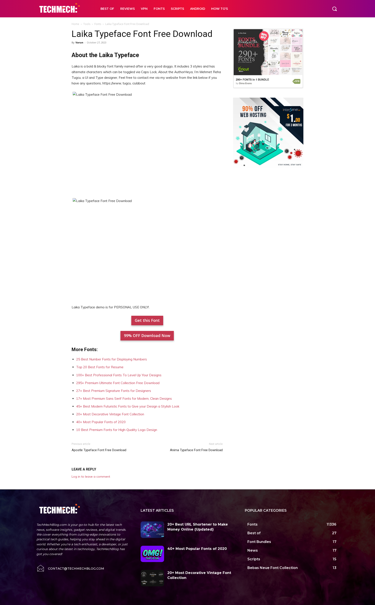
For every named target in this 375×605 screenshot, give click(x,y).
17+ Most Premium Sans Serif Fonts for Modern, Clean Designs (124, 398)
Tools (86, 24)
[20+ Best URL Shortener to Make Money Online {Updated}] (152, 529)
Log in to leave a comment (91, 476)
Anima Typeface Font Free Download (196, 450)
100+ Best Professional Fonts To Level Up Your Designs (118, 375)
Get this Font (147, 320)
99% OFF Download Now (147, 335)
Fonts (97, 24)
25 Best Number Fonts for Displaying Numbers (111, 359)
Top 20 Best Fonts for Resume (99, 367)
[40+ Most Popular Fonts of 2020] (152, 554)
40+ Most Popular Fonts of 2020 (101, 422)
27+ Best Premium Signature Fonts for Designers (113, 391)
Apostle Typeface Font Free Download (99, 450)
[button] (334, 9)
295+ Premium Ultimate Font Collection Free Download (118, 383)
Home (75, 24)
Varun (79, 42)
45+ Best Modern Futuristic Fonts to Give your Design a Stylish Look (127, 406)
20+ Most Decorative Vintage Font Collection (110, 414)
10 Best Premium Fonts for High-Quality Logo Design (116, 430)
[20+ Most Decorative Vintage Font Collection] (152, 578)
